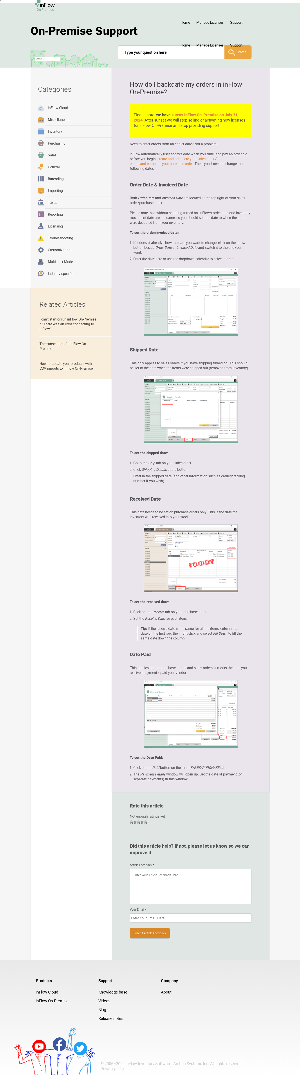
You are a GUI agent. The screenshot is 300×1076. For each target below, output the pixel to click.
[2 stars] (135, 822)
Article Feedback (142, 865)
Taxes (52, 202)
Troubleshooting (60, 238)
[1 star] (131, 822)
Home (185, 22)
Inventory (55, 131)
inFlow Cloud (58, 107)
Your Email (138, 909)
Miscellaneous (59, 119)
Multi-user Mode (60, 261)
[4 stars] (142, 822)
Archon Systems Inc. (191, 1063)
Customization (59, 249)
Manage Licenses (210, 22)
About (166, 992)
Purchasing (56, 143)
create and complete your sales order (185, 158)
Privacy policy (112, 1068)
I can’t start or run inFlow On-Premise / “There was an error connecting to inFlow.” (68, 324)
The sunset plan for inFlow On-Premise (63, 346)
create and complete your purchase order (161, 163)
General (54, 167)
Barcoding (56, 178)
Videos (104, 1000)
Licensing (55, 226)
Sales (52, 155)
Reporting (55, 214)
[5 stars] (145, 822)
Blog (102, 1009)
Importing (55, 190)
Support (236, 22)
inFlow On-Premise (52, 1000)
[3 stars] (138, 822)
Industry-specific (60, 273)
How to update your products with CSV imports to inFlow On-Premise (66, 366)
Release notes (110, 1018)
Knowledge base (112, 992)
